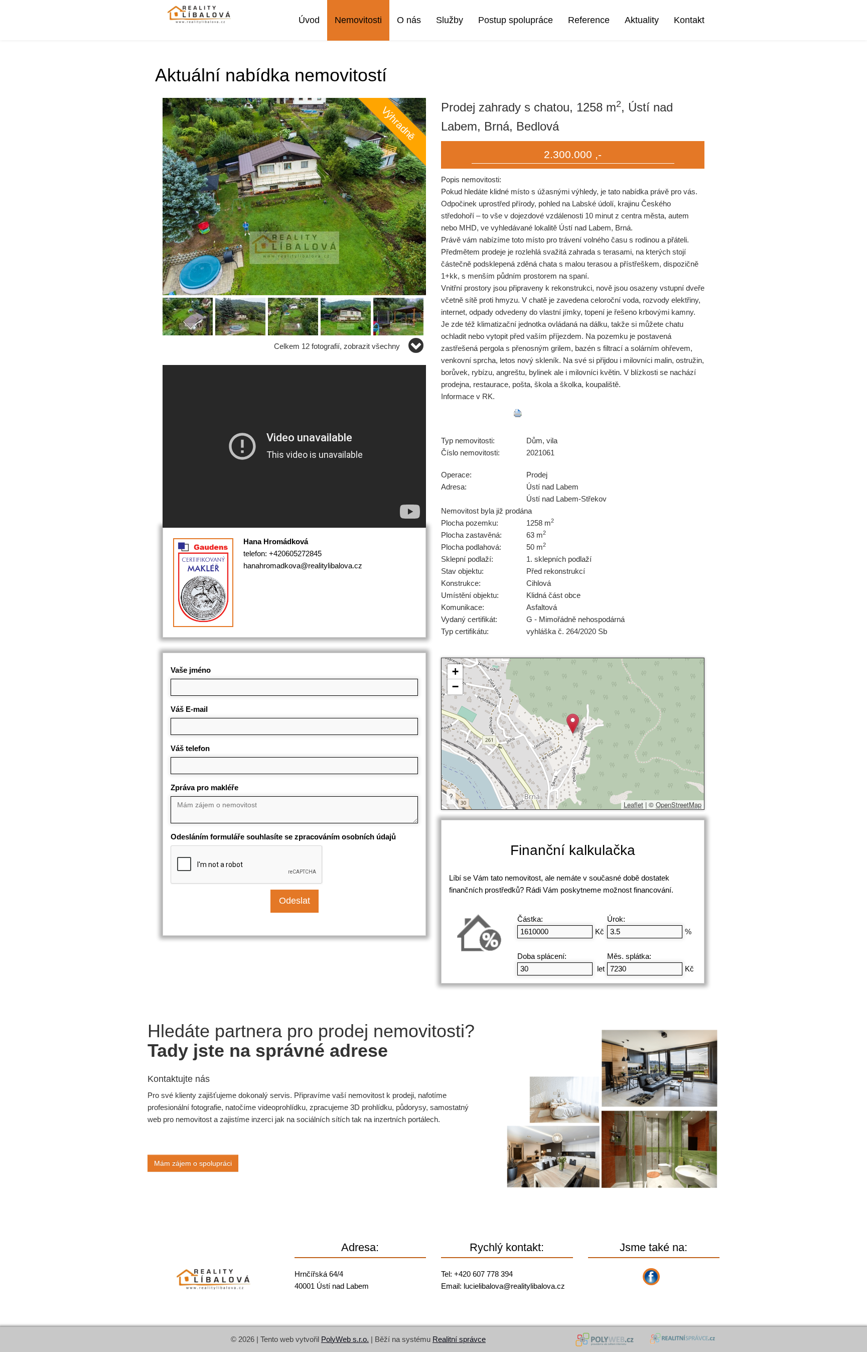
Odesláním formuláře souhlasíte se (283, 836)
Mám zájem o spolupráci (193, 1163)
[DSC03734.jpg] (399, 314)
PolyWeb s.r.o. (345, 1339)
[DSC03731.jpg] (347, 314)
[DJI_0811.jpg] (241, 314)
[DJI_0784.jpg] (189, 314)
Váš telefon (190, 748)
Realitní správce (459, 1339)
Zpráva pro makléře (204, 787)
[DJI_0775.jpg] (294, 195)
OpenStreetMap (678, 804)
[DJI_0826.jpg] (294, 314)
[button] (572, 723)
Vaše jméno (191, 670)
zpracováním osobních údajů (345, 836)
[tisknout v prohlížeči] (518, 413)
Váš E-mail (189, 709)
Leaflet (633, 804)
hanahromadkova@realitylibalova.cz (302, 565)
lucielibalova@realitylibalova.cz (514, 1286)
